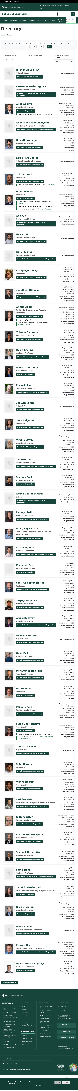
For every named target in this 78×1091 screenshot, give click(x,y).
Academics (13, 20)
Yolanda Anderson (27, 332)
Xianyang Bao (24, 565)
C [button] (12, 43)
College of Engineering (10, 1)
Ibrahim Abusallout (27, 70)
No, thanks (66, 1082)
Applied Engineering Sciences (9, 1009)
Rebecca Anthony (27, 367)
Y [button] (41, 46)
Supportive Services (28, 1018)
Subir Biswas (24, 764)
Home (3, 35)
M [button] (47, 43)
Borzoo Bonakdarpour (29, 835)
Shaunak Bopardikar (28, 852)
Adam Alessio (24, 191)
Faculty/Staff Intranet (71, 20)
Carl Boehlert (24, 799)
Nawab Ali (22, 234)
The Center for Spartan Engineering (47, 1007)
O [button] (54, 43)
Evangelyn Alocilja (27, 270)
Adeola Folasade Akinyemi (32, 123)
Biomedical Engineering (25, 111)
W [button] (34, 46)
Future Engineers (44, 1030)
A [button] (5, 43)
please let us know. (25, 1069)
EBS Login (28, 1035)
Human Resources (28, 1041)
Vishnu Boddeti (25, 782)
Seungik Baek (24, 477)
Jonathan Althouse (27, 290)
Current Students (45, 5)
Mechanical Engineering (25, 374)
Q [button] (61, 43)
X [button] (37, 46)
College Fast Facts (47, 1018)
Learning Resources (28, 1021)
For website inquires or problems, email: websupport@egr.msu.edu (65, 1047)
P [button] (58, 43)
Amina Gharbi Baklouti (29, 494)
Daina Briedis (24, 926)
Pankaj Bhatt (24, 707)
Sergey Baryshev (26, 600)
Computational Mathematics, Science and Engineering (35, 129)
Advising (24, 1006)
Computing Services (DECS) (47, 1011)
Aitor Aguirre (24, 104)
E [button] (19, 43)
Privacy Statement (52, 1078)
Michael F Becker (26, 635)
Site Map (42, 1078)
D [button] (16, 43)
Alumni (47, 20)
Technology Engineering (25, 894)
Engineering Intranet (28, 1038)
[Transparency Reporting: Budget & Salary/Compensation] (70, 1064)
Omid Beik (22, 653)
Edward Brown (25, 945)
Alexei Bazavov (25, 618)
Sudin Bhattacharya (28, 724)
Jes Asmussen (25, 403)
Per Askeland (24, 385)
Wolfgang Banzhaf (27, 528)
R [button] (65, 43)
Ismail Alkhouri (25, 252)
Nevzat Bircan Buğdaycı (30, 964)
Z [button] (44, 46)
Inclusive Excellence (45, 1015)
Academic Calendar (28, 1009)
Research (32, 20)
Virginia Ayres (25, 440)
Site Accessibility (64, 1078)
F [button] (23, 43)
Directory (67, 5)
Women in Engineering (46, 1036)
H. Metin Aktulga (26, 140)
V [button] (30, 46)
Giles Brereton (25, 907)
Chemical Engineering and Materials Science (32, 357)
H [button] (30, 43)
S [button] (68, 43)
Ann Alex (21, 216)
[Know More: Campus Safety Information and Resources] (58, 1064)
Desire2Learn (28, 1012)
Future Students (57, 5)
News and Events (61, 20)
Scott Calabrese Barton (30, 583)
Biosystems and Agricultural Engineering (31, 241)
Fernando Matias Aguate (31, 86)
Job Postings (28, 1044)
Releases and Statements (69, 1025)
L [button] (44, 43)
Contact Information (32, 1078)
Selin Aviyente (25, 420)
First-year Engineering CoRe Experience (46, 1026)
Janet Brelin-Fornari (28, 887)
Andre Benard (24, 688)
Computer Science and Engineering (29, 147)
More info (38, 1086)
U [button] (27, 46)
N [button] (51, 43)
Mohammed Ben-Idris (29, 671)
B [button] (9, 43)
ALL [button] (49, 46)
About (5, 20)
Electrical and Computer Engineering (30, 165)
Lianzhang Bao (25, 547)
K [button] (40, 43)
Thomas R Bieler (26, 746)
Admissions (23, 20)
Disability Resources (28, 1015)
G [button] (26, 43)
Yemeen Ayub (24, 459)
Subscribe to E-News (68, 1037)
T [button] (72, 43)
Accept (57, 1082)
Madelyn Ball (24, 512)
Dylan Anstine (24, 350)
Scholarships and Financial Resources (27, 1024)
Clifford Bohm (24, 817)
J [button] (37, 43)
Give (41, 8)
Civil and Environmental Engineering (29, 77)
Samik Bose (23, 870)
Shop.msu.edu (47, 1033)
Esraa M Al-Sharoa (27, 158)
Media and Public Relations (44, 1022)
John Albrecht (25, 174)
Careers (40, 20)
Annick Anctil (24, 307)
